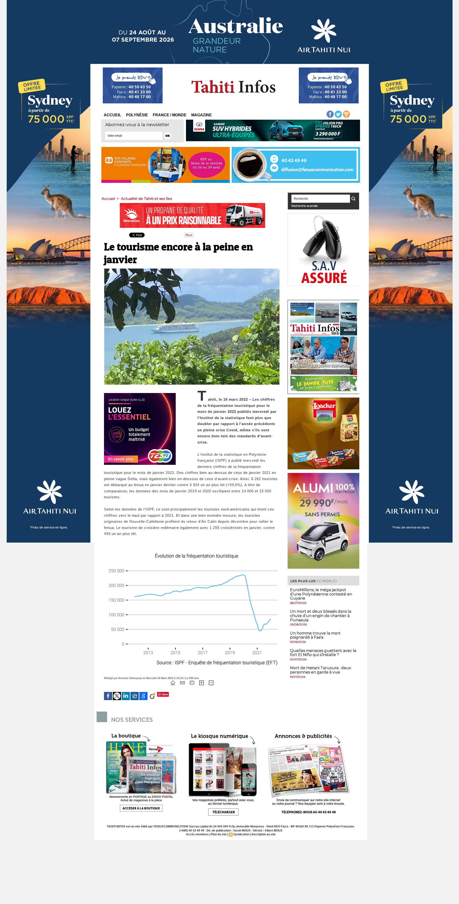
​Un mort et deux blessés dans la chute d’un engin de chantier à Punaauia (320, 615)
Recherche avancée (304, 206)
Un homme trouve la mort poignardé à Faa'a (315, 635)
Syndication (241, 834)
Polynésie (137, 115)
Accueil (112, 115)
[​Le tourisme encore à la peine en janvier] (191, 270)
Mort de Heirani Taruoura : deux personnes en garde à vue (320, 670)
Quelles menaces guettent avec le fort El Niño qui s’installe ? (323, 652)
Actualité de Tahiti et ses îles (146, 198)
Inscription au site (263, 834)
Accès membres (197, 834)
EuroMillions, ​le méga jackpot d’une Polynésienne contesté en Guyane (321, 594)
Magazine (201, 115)
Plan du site (219, 834)
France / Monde (169, 115)
